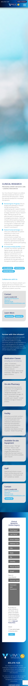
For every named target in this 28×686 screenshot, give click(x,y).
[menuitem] (5, 1)
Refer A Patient (22, 1)
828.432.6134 (8, 301)
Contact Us (13, 4)
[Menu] (24, 4)
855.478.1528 (5, 1)
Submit (11, 634)
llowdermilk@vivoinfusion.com (14, 303)
